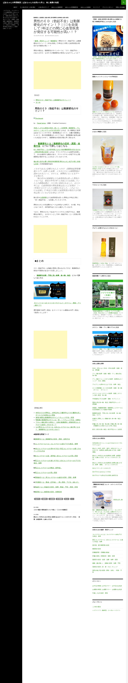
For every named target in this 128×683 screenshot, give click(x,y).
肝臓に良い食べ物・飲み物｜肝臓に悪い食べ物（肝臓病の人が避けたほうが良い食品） (107, 425)
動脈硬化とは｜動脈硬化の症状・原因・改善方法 (57, 144)
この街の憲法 (96, 606)
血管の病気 (65, 17)
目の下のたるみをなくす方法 (101, 472)
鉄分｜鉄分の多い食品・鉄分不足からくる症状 (107, 429)
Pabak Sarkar (41, 123)
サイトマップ (96, 7)
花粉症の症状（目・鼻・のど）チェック (105, 567)
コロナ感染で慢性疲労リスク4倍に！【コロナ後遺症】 (51, 509)
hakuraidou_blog (53, 35)
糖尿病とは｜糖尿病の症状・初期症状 (48, 492)
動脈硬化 (36, 17)
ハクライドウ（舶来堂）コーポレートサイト (106, 610)
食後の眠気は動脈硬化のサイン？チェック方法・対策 (55, 417)
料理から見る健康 (120, 7)
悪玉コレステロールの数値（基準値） (48, 468)
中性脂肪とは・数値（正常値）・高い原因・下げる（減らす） (57, 482)
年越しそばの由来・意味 (100, 593)
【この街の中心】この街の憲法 (27, 7)
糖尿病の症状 (96, 549)
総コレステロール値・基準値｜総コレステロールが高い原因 (56, 456)
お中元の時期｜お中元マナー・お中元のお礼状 (107, 586)
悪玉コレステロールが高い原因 (46, 472)
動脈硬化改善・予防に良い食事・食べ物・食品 (53, 275)
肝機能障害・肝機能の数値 (100, 552)
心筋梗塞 (41, 17)
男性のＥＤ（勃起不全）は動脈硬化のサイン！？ (53, 100)
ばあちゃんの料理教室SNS (71, 7)
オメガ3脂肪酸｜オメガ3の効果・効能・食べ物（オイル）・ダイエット (107, 389)
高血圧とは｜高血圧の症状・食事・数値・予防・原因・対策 (56, 487)
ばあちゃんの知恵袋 (85, 7)
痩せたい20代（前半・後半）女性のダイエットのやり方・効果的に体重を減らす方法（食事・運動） (107, 450)
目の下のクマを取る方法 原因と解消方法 (105, 475)
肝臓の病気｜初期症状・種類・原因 (103, 556)
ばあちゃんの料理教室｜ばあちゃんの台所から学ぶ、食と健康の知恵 (31, 2)
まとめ (38, 102)
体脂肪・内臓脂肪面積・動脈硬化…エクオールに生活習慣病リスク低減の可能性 (107, 408)
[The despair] (38, 118)
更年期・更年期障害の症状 (100, 545)
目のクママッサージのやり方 (101, 468)
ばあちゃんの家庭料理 (56, 7)
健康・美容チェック (42, 41)
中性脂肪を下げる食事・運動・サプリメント (106, 399)
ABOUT (15, 7)
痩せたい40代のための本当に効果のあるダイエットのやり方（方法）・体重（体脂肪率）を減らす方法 (57, 517)
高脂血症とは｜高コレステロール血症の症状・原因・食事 (55, 477)
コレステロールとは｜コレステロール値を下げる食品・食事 (56, 444)
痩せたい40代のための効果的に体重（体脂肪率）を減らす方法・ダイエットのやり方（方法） (106, 457)
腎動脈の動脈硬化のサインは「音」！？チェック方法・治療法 (58, 420)
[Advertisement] (57, 75)
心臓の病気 (47, 17)
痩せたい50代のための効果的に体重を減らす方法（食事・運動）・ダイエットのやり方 (107, 463)
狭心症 (66, 499)
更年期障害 (54, 17)
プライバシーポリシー (107, 7)
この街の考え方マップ (43, 7)
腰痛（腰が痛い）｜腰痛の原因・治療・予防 (106, 563)
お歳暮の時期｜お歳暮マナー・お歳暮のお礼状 (107, 589)
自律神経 (59, 17)
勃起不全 (37, 499)
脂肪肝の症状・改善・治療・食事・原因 (105, 559)
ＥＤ (72, 499)
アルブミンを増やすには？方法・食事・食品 (106, 384)
